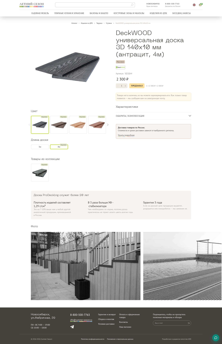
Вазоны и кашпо (99, 13)
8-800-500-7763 (172, 4)
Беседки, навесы (182, 13)
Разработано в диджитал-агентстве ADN (176, 339)
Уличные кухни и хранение (69, 13)
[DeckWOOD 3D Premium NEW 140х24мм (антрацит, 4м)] (40, 172)
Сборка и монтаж (106, 319)
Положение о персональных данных (120, 339)
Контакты (123, 322)
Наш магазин (125, 327)
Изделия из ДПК (158, 13)
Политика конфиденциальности (92, 339)
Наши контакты (151, 6)
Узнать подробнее (126, 135)
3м (40, 146)
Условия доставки (106, 324)
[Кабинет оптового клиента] (194, 4)
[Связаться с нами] (215, 337)
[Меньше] (118, 86)
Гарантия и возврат (107, 314)
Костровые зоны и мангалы (129, 13)
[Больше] (125, 86)
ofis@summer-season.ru (81, 320)
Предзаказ (137, 85)
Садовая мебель (40, 13)
